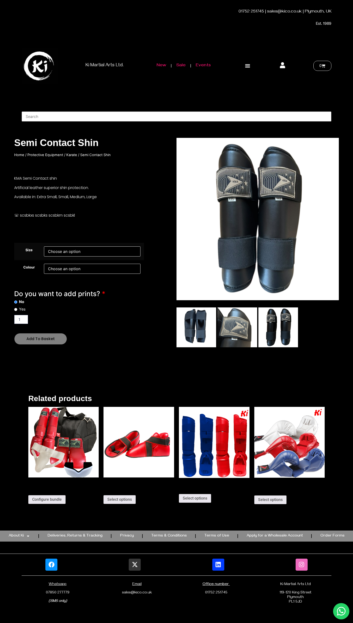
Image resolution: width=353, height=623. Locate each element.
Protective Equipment (45, 155)
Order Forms (332, 536)
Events (203, 65)
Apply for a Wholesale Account (275, 536)
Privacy (127, 536)
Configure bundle (47, 499)
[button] (247, 66)
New (161, 65)
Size (29, 250)
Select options (119, 499)
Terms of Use (216, 536)
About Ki (16, 536)
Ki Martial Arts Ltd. (104, 66)
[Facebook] (51, 565)
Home (19, 155)
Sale (181, 65)
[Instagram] (302, 565)
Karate (71, 155)
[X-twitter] (135, 565)
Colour (29, 267)
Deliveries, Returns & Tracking (75, 536)
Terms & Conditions (169, 536)
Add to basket (40, 339)
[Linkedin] (218, 565)
